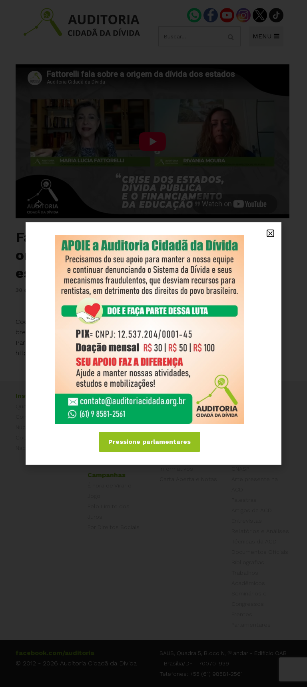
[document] (153, 343)
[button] (270, 233)
